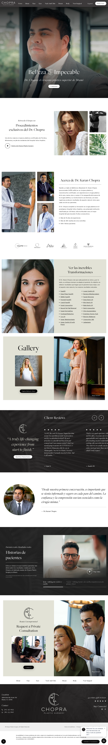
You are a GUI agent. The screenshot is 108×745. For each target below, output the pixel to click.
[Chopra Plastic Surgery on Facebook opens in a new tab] (105, 709)
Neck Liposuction (89, 308)
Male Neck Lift (88, 305)
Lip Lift (63, 317)
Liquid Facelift (65, 302)
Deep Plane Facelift (67, 294)
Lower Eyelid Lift (88, 291)
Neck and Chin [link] (50, 3)
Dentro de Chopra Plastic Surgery (22, 146)
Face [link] (33, 3)
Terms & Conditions (69, 727)
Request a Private (28, 626)
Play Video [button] (96, 572)
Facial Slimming (88, 297)
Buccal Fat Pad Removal (68, 308)
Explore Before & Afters (28, 391)
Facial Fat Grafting (67, 311)
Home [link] (20, 3)
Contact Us (28, 667)
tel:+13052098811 (29, 739)
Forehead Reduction (67, 314)
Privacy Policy (80, 727)
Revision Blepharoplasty (91, 294)
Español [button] (90, 4)
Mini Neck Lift (87, 302)
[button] (3, 741)
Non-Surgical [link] (77, 3)
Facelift (63, 291)
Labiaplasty (87, 322)
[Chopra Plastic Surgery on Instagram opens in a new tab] (102, 709)
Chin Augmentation (89, 311)
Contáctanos (53, 86)
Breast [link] (60, 3)
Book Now (100, 3)
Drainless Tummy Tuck (90, 314)
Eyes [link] (40, 3)
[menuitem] (20, 3)
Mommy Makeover (89, 317)
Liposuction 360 (88, 319)
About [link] (27, 3)
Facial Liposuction (67, 305)
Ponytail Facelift (66, 300)
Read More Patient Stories (23, 457)
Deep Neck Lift (88, 300)
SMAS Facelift (65, 297)
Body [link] (68, 3)
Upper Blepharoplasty (68, 319)
